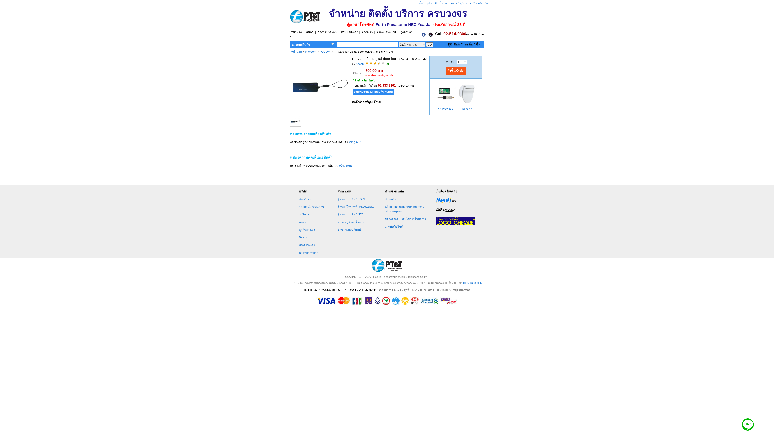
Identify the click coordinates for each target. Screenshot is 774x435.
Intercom (310, 51)
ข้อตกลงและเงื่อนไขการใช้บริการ (405, 219)
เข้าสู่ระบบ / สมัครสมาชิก (472, 3)
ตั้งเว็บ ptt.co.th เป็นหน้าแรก (437, 3)
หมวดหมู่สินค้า (301, 44)
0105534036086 (472, 283)
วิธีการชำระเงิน (327, 32)
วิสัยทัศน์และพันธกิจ (311, 206)
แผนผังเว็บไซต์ (394, 226)
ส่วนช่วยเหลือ (349, 32)
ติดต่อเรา (367, 32)
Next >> (467, 108)
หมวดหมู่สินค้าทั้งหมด (351, 222)
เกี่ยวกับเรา (305, 199)
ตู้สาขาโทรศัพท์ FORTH (353, 199)
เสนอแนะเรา (307, 245)
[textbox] (367, 44)
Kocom (360, 63)
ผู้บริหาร (304, 214)
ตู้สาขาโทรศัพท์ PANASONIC (356, 206)
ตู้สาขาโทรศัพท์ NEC (351, 214)
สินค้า (309, 32)
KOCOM (325, 51)
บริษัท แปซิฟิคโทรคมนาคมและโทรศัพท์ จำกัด (319, 283)
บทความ (304, 222)
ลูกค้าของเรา (307, 229)
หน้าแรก (296, 32)
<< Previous (445, 108)
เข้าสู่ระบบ (355, 142)
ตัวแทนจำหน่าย (386, 32)
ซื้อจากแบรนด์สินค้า (350, 229)
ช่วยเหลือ (390, 199)
